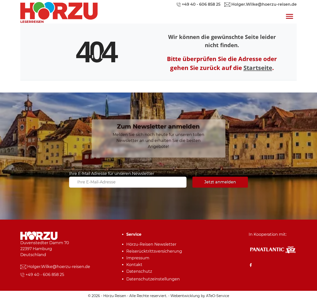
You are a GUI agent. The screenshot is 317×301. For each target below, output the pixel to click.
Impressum (137, 258)
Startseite (257, 68)
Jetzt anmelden (220, 182)
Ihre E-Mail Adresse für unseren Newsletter (111, 173)
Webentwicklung (185, 296)
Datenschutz (139, 271)
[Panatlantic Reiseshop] (273, 249)
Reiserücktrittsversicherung (154, 251)
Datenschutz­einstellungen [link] (153, 279)
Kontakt (134, 264)
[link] (59, 9)
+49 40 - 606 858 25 (45, 274)
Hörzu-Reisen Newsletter (151, 244)
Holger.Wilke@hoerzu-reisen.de (58, 266)
